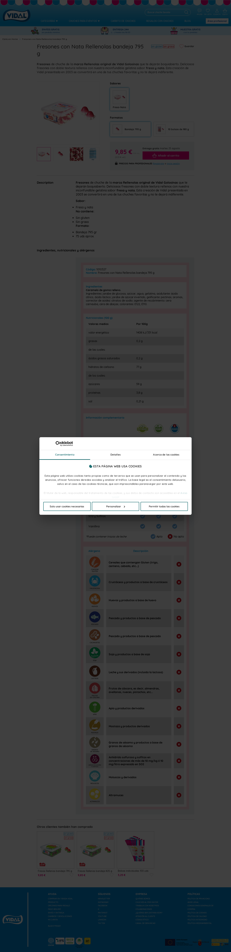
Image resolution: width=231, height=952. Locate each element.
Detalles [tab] (115, 454)
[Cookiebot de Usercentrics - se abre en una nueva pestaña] (58, 443)
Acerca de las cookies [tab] (166, 454)
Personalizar (113, 506)
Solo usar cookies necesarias (67, 506)
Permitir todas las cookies (164, 506)
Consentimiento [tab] (64, 454)
